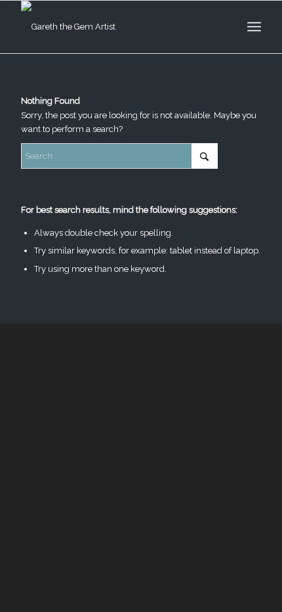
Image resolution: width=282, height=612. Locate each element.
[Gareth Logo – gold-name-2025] (116, 27)
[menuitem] (254, 27)
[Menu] (254, 27)
